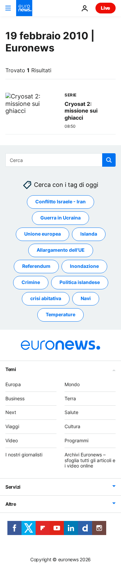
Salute (71, 412)
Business (15, 398)
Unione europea (42, 234)
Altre (10, 504)
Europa (13, 384)
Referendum (36, 266)
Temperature (60, 315)
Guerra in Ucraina (60, 218)
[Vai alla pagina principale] (24, 8)
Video (11, 440)
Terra (70, 398)
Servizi (13, 487)
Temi (10, 369)
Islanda (88, 234)
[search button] (109, 160)
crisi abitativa (45, 298)
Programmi (76, 440)
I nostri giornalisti (23, 454)
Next (10, 412)
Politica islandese (79, 282)
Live (105, 8)
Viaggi (12, 427)
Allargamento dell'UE (61, 250)
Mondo (72, 384)
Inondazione (84, 266)
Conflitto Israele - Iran (60, 202)
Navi (86, 298)
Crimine (31, 282)
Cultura (72, 427)
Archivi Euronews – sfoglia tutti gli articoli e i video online (90, 460)
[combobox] (60, 160)
